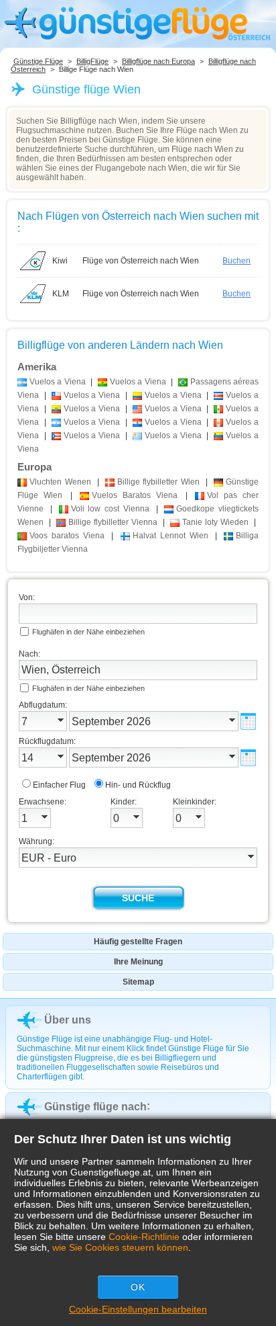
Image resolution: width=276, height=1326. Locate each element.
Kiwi (60, 260)
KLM (60, 293)
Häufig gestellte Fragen (138, 941)
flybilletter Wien (158, 482)
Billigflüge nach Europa (158, 61)
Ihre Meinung (138, 961)
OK (138, 1287)
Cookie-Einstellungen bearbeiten (138, 1309)
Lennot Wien (170, 535)
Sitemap (138, 982)
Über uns (67, 1020)
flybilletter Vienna (112, 522)
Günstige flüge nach (95, 1106)
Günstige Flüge (38, 61)
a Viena (57, 381)
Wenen (60, 482)
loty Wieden (215, 522)
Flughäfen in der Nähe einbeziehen (88, 632)
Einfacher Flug (59, 785)
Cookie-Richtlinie (144, 1236)
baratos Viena (67, 535)
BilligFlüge (92, 61)
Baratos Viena (135, 495)
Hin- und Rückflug (138, 785)
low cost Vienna (110, 508)
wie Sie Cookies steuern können (120, 1247)
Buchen (236, 260)
